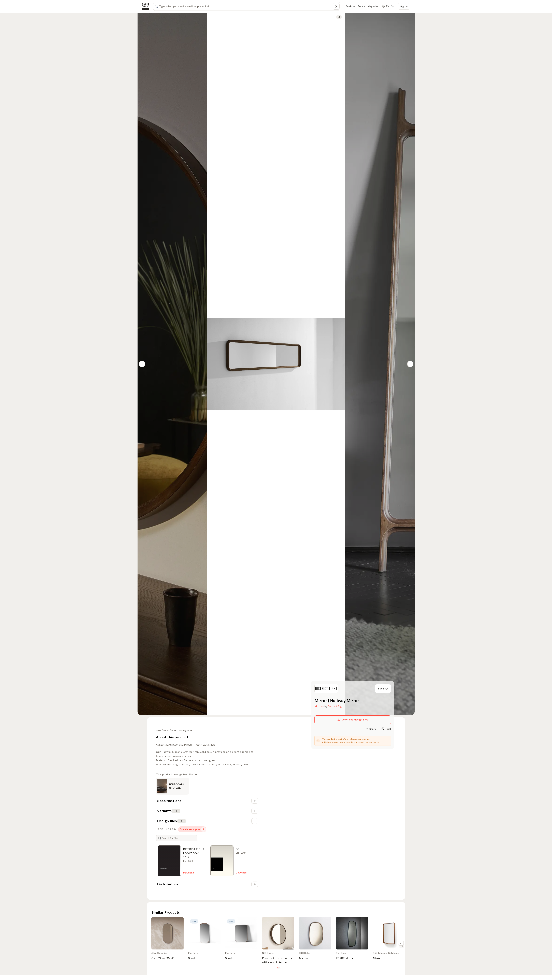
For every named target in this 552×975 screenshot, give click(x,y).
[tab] (160, 829)
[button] (277, 967)
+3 (402, 946)
